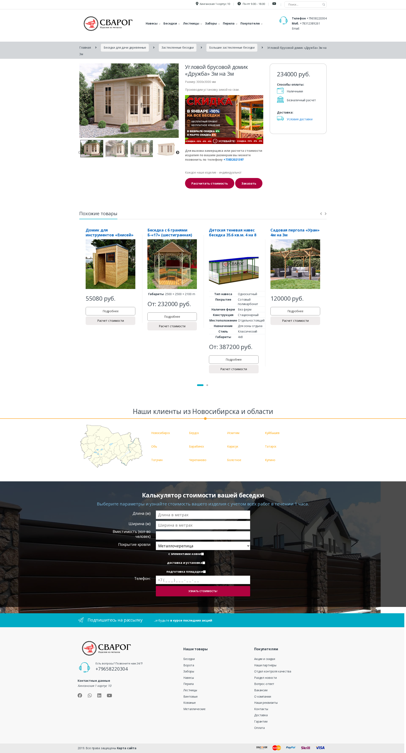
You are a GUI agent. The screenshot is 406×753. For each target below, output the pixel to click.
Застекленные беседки (178, 47)
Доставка (261, 715)
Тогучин (157, 460)
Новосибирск (160, 433)
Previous (80, 153)
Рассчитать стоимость (209, 183)
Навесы (188, 678)
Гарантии (260, 721)
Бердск (194, 433)
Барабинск (196, 446)
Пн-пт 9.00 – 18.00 (253, 4)
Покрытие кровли (134, 544)
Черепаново (197, 460)
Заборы (188, 671)
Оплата (259, 728)
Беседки (189, 659)
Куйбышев (272, 433)
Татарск (270, 446)
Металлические (194, 709)
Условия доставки (300, 119)
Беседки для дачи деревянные (125, 47)
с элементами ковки (184, 554)
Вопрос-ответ (264, 684)
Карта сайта (126, 748)
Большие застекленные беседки (232, 47)
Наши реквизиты (266, 703)
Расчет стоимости (110, 321)
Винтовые (190, 696)
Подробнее (111, 311)
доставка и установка (184, 563)
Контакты (261, 709)
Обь (154, 446)
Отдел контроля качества (272, 671)
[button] (200, 385)
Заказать (248, 183)
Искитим (233, 433)
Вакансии (260, 690)
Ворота (188, 665)
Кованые (189, 703)
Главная (85, 47)
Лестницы (190, 690)
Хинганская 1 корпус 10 (215, 4)
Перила (188, 684)
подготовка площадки (184, 572)
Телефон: (142, 578)
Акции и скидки (264, 659)
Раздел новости (265, 678)
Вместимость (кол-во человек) (131, 534)
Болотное (234, 460)
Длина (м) (142, 513)
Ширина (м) (140, 523)
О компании (262, 696)
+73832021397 (234, 159)
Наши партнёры (265, 665)
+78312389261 (310, 23)
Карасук (232, 446)
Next (178, 153)
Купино (270, 460)
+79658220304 (317, 18)
